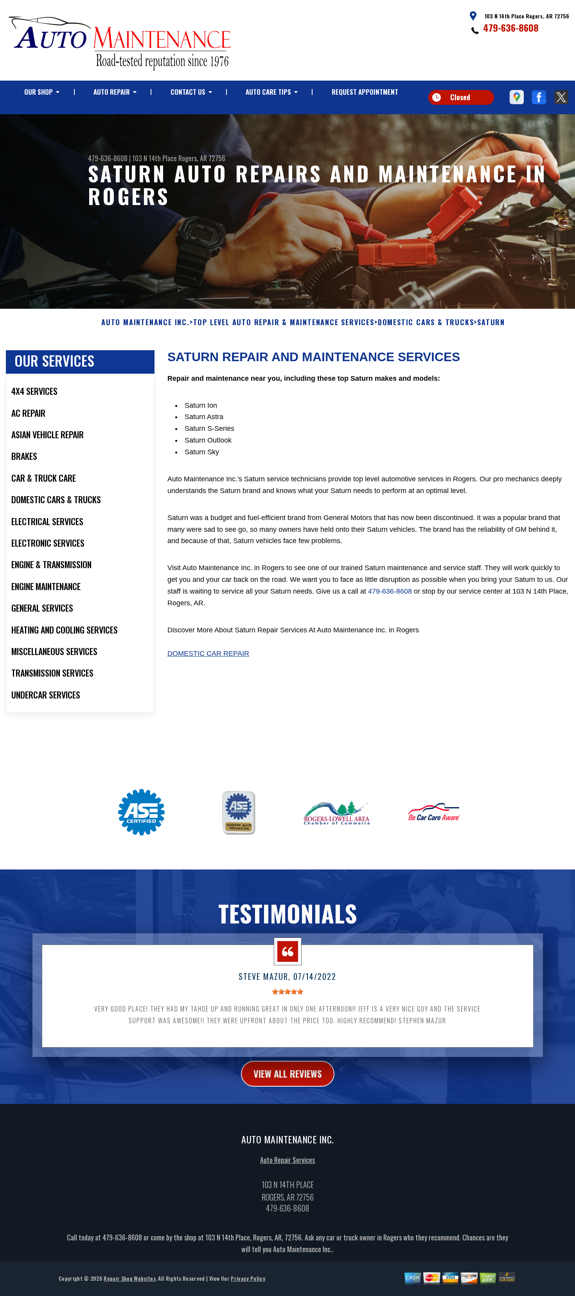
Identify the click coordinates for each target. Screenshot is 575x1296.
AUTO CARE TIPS (268, 92)
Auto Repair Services (287, 1160)
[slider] (287, 991)
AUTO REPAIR (111, 92)
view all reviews (287, 1073)
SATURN (491, 322)
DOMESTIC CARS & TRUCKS (426, 322)
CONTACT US (188, 92)
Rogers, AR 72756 (201, 158)
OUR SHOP (38, 92)
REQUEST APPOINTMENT (365, 92)
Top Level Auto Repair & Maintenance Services (283, 322)
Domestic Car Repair (208, 653)
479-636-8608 (511, 27)
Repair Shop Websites (129, 1278)
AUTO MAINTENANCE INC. (145, 322)
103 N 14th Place (154, 158)
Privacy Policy (248, 1278)
